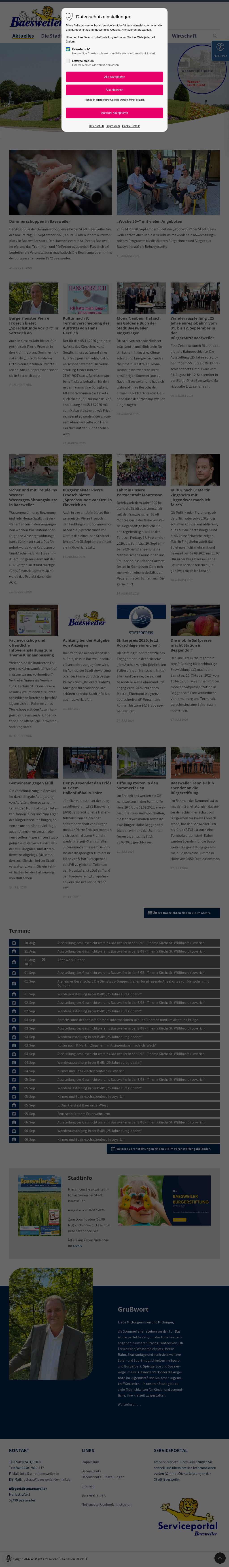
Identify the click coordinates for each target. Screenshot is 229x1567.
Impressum (113, 126)
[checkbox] (68, 49)
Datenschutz (96, 126)
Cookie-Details (131, 126)
